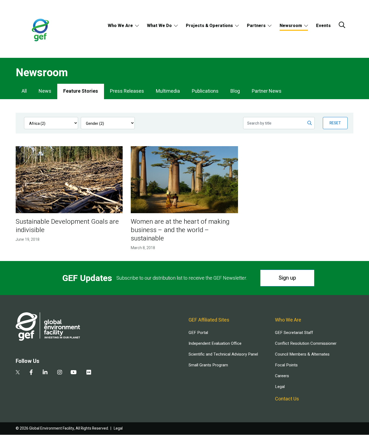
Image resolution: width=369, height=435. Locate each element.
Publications (205, 91)
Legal (280, 387)
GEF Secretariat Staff (294, 333)
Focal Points (286, 365)
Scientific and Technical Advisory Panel (223, 354)
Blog (235, 91)
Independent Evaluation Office (215, 343)
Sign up (287, 278)
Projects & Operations (209, 25)
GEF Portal (198, 333)
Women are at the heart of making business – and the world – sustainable (180, 230)
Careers (282, 376)
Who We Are (120, 25)
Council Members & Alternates (302, 354)
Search (342, 25)
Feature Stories (80, 91)
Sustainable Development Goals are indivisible (67, 226)
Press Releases (127, 91)
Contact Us (287, 399)
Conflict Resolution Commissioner (306, 343)
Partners (256, 25)
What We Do (159, 25)
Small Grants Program (208, 365)
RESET (335, 123)
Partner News (266, 91)
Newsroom (291, 25)
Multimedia (168, 91)
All (24, 91)
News (45, 91)
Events (323, 25)
